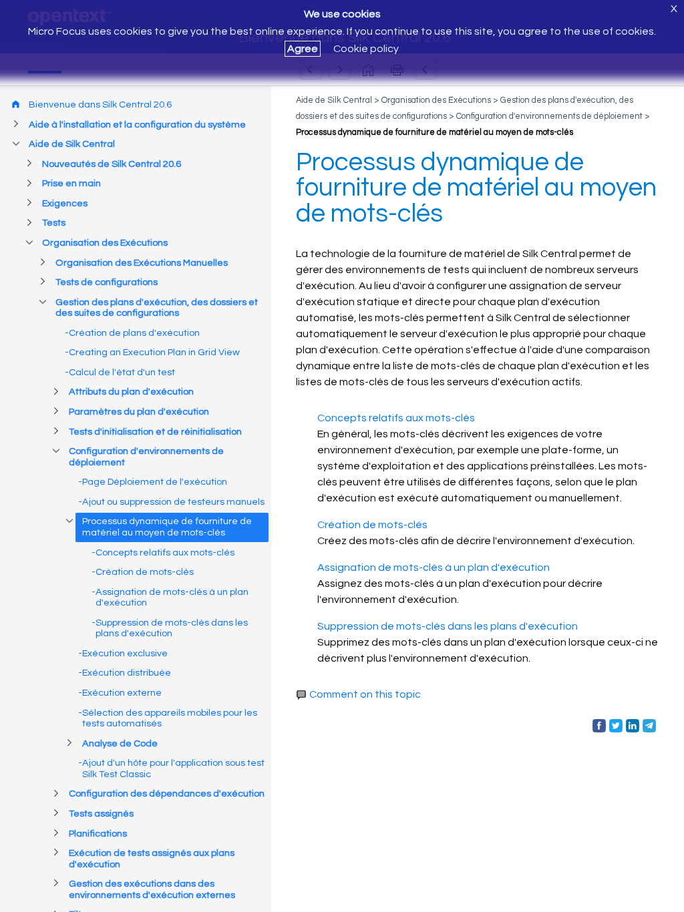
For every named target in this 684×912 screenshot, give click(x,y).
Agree (302, 48)
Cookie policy (366, 48)
